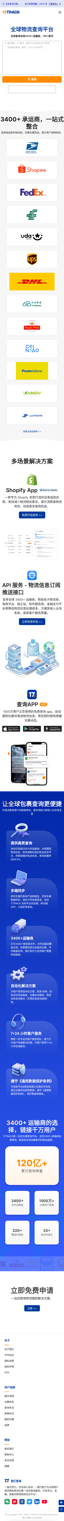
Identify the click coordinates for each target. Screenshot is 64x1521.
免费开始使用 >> (32, 515)
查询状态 (9, 1407)
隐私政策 (9, 1360)
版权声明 (9, 1366)
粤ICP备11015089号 (32, 1517)
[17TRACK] (11, 12)
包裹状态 (9, 1401)
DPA (6, 1372)
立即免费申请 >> (32, 621)
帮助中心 (9, 1454)
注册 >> (32, 1308)
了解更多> (53, 4)
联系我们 (9, 1448)
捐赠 (6, 1466)
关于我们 (9, 1349)
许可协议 (9, 1355)
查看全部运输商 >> (32, 431)
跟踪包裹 (9, 1419)
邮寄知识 (9, 1413)
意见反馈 (9, 1460)
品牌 (6, 1425)
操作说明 (9, 1396)
